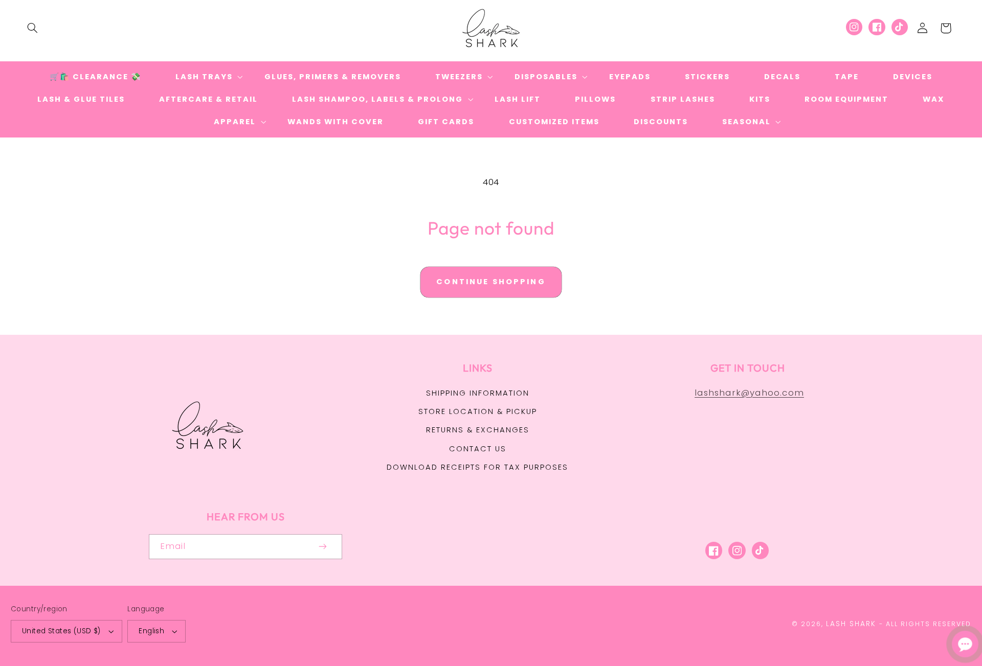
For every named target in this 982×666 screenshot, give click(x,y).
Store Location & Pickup (477, 411)
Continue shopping (491, 282)
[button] (32, 28)
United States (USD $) (61, 631)
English (151, 631)
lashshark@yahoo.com (749, 392)
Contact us (477, 449)
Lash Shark (851, 624)
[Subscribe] (323, 546)
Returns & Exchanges (477, 430)
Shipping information (477, 393)
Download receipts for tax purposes (477, 467)
